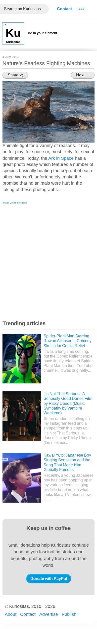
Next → (82, 75)
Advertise (48, 614)
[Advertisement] (48, 261)
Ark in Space (61, 158)
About (10, 614)
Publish (69, 614)
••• (81, 8)
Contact (64, 9)
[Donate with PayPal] (48, 578)
